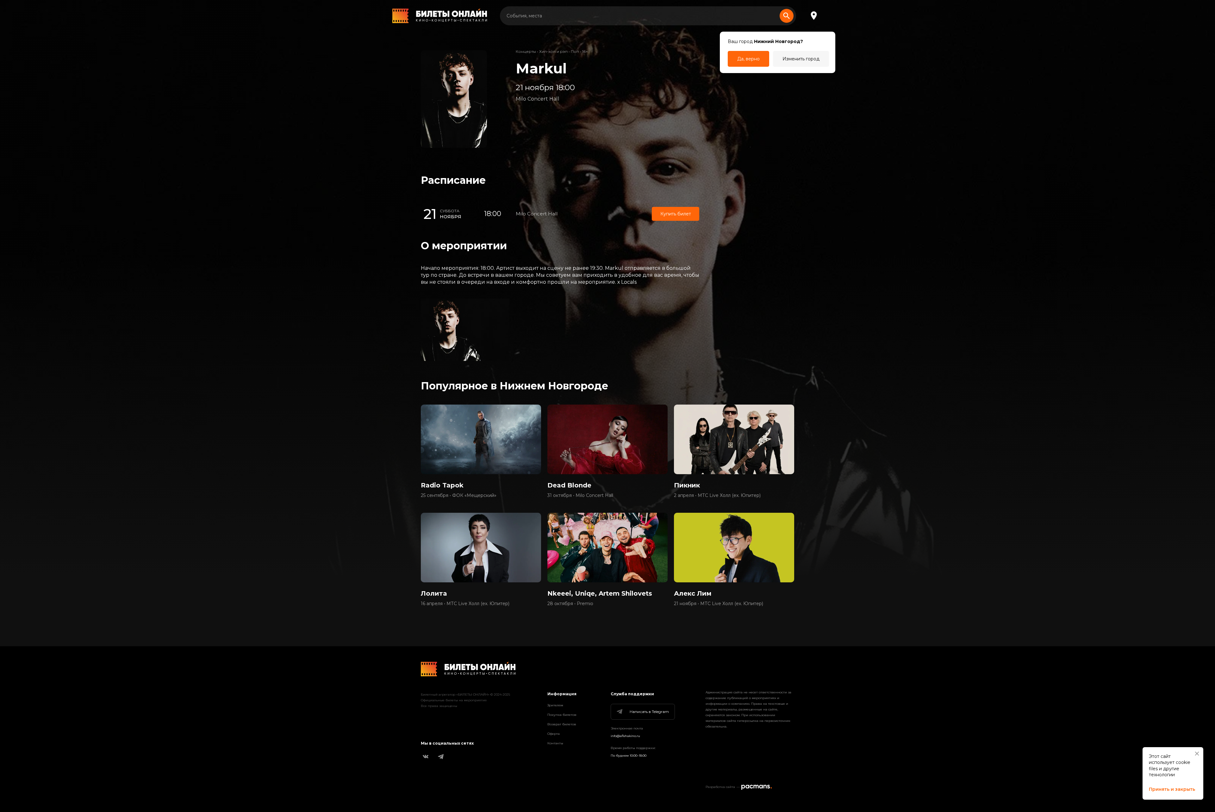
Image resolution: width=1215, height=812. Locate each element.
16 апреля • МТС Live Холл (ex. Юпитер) (465, 603)
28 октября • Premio (570, 603)
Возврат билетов (561, 724)
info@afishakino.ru (625, 736)
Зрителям (555, 705)
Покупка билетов (561, 715)
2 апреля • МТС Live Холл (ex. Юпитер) (717, 495)
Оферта (553, 734)
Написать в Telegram (649, 711)
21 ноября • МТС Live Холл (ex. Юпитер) (718, 603)
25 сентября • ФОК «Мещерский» (458, 495)
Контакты (555, 743)
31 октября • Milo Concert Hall (580, 495)
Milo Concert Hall (537, 99)
